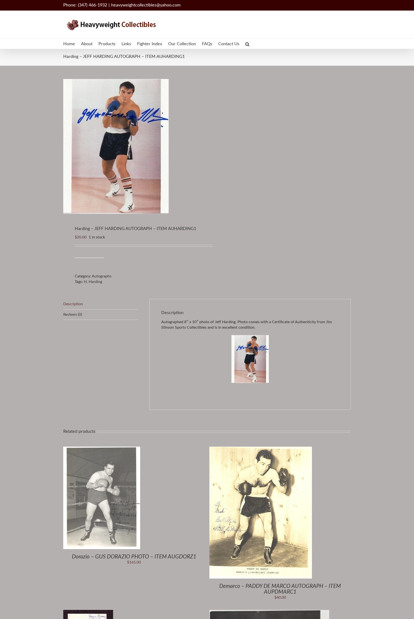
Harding (95, 282)
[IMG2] (250, 359)
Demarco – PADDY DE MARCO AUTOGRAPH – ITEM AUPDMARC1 (280, 589)
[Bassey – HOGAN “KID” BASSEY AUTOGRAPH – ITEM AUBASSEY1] (88, 612)
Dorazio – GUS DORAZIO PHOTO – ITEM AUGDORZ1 (134, 556)
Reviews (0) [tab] (72, 314)
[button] (247, 44)
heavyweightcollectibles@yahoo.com (146, 5)
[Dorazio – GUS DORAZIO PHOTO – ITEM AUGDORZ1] (101, 449)
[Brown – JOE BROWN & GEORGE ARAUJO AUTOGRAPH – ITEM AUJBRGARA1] (269, 612)
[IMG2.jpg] (132, 146)
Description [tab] (73, 304)
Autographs (101, 276)
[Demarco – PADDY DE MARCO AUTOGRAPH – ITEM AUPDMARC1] (260, 449)
